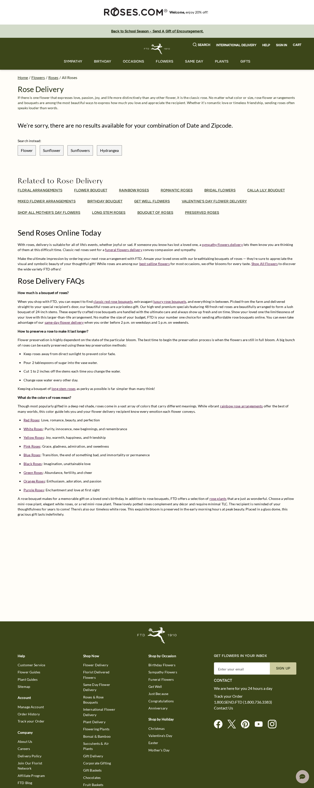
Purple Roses (34, 490)
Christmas (156, 728)
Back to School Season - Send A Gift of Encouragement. (157, 31)
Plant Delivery (94, 722)
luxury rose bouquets (169, 301)
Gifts (245, 61)
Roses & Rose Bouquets (93, 699)
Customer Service (31, 665)
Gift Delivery (93, 756)
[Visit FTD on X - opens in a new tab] (233, 724)
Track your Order (31, 721)
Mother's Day (159, 750)
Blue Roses (32, 455)
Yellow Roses (34, 437)
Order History (29, 714)
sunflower (51, 150)
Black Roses (33, 464)
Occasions (133, 61)
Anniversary (158, 708)
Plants (222, 61)
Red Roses (31, 420)
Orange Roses (34, 481)
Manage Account (31, 707)
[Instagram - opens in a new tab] (274, 724)
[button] (201, 45)
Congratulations (161, 701)
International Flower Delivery (99, 712)
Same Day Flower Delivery (96, 687)
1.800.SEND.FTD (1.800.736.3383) (243, 702)
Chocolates (92, 777)
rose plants (218, 498)
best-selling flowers (154, 264)
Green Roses (33, 472)
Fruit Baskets (93, 785)
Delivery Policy (29, 756)
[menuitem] (73, 61)
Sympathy (73, 61)
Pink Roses (32, 446)
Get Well (155, 686)
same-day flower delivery (64, 322)
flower (27, 150)
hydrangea (109, 150)
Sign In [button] (281, 45)
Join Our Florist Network (30, 765)
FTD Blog (25, 783)
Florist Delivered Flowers (96, 674)
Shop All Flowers (264, 264)
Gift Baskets (92, 770)
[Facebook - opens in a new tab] (220, 724)
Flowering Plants (96, 729)
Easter (153, 743)
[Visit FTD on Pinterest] (247, 724)
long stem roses (64, 389)
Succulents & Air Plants (96, 746)
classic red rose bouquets (113, 301)
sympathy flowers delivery (222, 244)
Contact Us (223, 708)
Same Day (194, 61)
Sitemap (24, 686)
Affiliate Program (31, 776)
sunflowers (80, 150)
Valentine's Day (160, 736)
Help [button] (266, 45)
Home (23, 77)
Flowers (164, 61)
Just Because (158, 694)
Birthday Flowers (161, 665)
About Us (25, 741)
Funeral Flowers (161, 679)
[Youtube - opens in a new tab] (260, 724)
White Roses (33, 429)
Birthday (102, 61)
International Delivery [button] (236, 45)
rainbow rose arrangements (241, 406)
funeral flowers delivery (123, 250)
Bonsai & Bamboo (97, 736)
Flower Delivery (95, 665)
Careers (24, 749)
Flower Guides (29, 672)
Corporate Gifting (97, 763)
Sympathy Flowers (162, 672)
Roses (53, 77)
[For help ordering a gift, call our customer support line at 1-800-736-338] (157, 49)
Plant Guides (28, 679)
